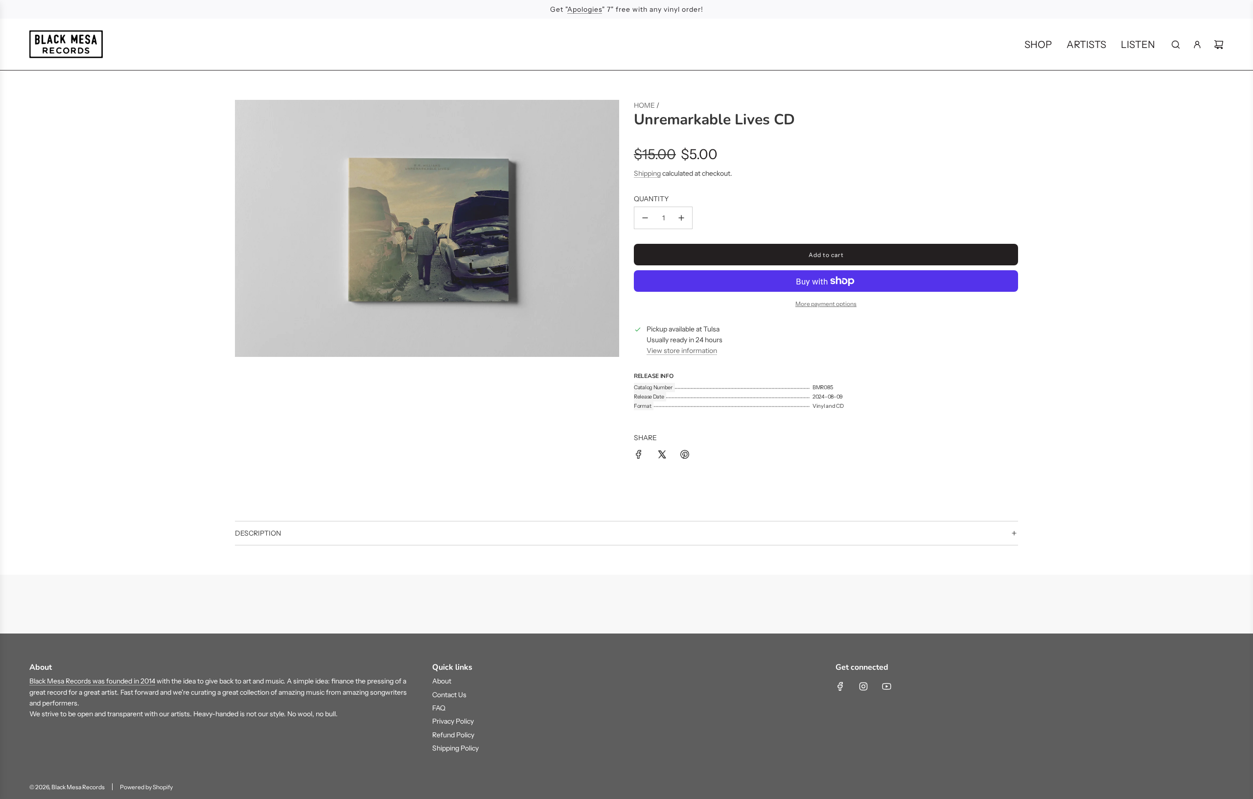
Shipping (647, 173)
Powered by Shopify (146, 787)
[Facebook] (840, 686)
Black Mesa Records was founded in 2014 (92, 681)
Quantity (651, 198)
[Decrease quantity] (645, 218)
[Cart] (1219, 44)
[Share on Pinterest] (685, 456)
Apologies (584, 9)
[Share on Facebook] (639, 456)
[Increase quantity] (681, 218)
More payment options (826, 303)
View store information (682, 350)
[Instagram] (863, 686)
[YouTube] (886, 686)
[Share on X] (662, 456)
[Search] (1175, 44)
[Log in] (1197, 44)
